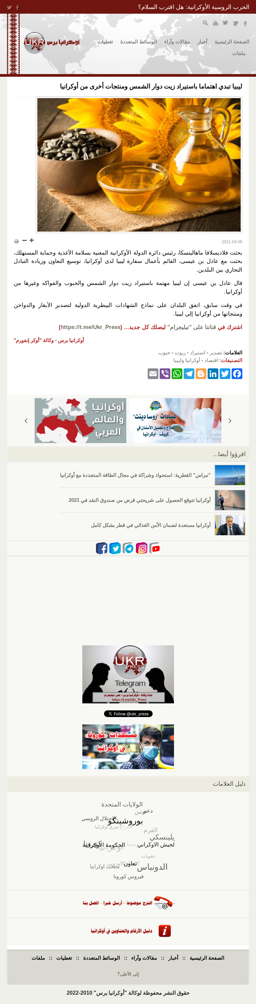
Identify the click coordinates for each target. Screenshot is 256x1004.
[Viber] (165, 373)
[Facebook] (237, 373)
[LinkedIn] (213, 373)
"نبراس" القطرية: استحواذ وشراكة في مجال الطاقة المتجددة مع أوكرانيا (135, 475)
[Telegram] (189, 373)
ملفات (239, 53)
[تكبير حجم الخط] (31, 240)
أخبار (202, 41)
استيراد (197, 352)
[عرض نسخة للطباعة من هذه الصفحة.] (16, 241)
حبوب (164, 352)
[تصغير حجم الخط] (24, 240)
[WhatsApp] (177, 373)
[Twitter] (225, 373)
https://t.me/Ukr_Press (90, 327)
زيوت (180, 352)
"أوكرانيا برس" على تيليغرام (235, 23)
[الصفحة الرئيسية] (51, 43)
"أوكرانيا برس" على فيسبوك (245, 23)
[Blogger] (201, 373)
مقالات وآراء (177, 41)
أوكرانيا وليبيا (186, 360)
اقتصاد (211, 360)
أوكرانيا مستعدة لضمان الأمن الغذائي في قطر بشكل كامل (151, 525)
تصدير (216, 352)
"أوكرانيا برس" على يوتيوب (215, 23)
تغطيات (105, 41)
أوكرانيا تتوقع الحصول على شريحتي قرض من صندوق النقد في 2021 (140, 500)
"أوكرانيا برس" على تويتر (225, 23)
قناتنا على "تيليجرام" (191, 327)
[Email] (153, 373)
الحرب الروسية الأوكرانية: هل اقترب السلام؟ (193, 7)
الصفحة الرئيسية (232, 41)
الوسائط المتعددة (138, 41)
